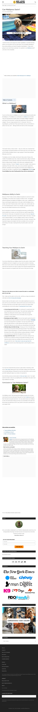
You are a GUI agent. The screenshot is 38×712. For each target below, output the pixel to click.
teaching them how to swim (25, 306)
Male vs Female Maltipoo (9, 433)
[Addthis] (7, 456)
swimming (30, 169)
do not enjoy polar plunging (15, 298)
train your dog (23, 376)
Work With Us (4, 654)
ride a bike (7, 369)
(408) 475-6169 (6, 680)
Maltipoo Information (11, 512)
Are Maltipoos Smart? (9, 432)
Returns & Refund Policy (5, 656)
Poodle (17, 164)
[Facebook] (3, 456)
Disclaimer (3, 662)
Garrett (10, 439)
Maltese (26, 116)
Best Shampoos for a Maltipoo (24, 75)
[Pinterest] (6, 456)
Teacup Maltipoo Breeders (10, 430)
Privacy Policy (4, 664)
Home (3, 5)
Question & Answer (17, 512)
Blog (5, 5)
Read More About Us (19, 535)
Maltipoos (29, 48)
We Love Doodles (19, 2)
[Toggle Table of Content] (14, 100)
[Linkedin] (8, 456)
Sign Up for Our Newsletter (6, 652)
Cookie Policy (4, 668)
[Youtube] (4, 456)
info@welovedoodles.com (8, 683)
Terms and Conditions (5, 666)
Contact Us (3, 650)
